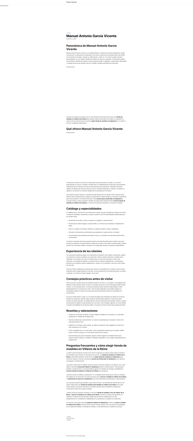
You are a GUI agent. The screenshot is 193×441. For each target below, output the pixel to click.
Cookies (69, 416)
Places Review (71, 2)
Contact (69, 420)
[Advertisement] (96, 18)
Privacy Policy (70, 418)
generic (68, 33)
